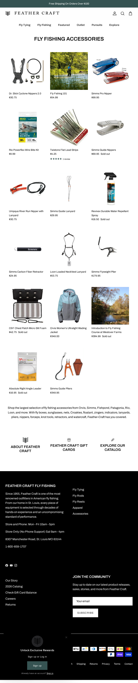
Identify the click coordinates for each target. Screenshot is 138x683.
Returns (10, 604)
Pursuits (97, 25)
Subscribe (85, 612)
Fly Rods (78, 495)
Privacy (106, 664)
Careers (10, 598)
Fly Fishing (44, 25)
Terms (117, 664)
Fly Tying (24, 25)
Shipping (81, 664)
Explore (114, 25)
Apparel (78, 507)
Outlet (81, 25)
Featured (64, 25)
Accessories (80, 513)
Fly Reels (79, 501)
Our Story (11, 580)
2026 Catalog (14, 586)
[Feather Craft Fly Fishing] (32, 13)
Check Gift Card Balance (21, 592)
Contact (129, 664)
